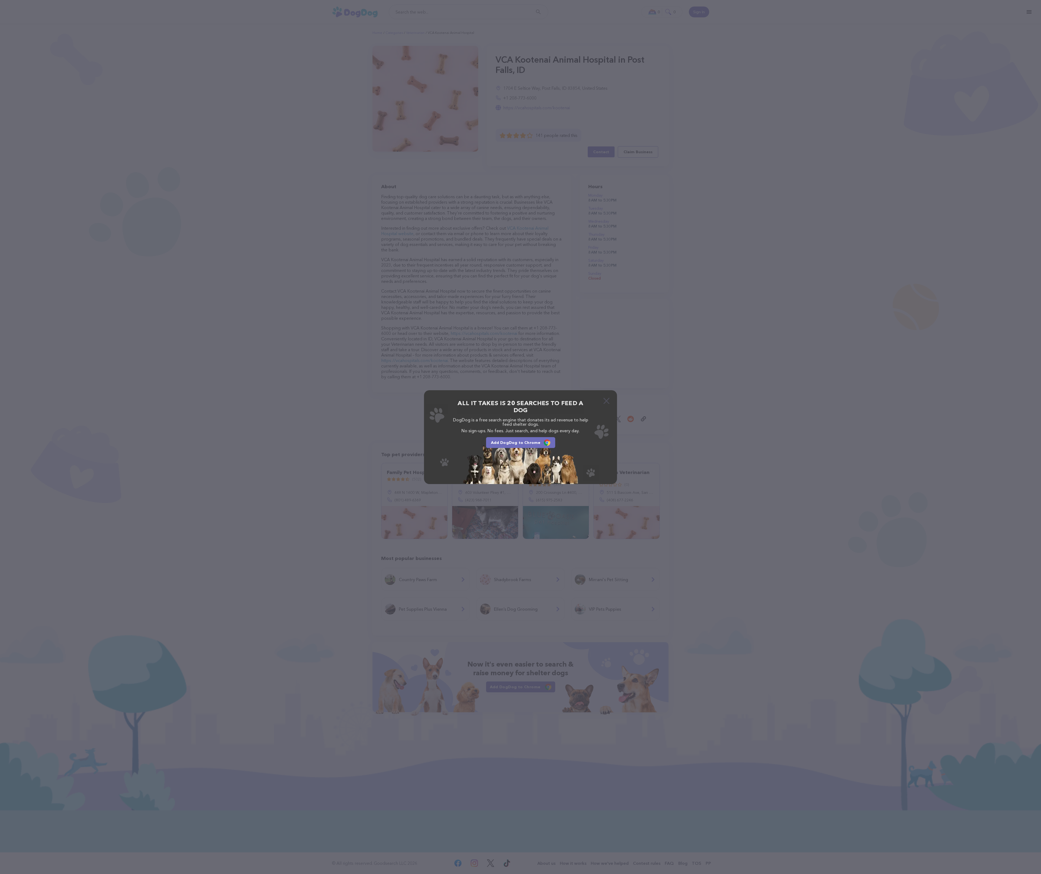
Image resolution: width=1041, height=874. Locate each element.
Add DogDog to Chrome (516, 442)
